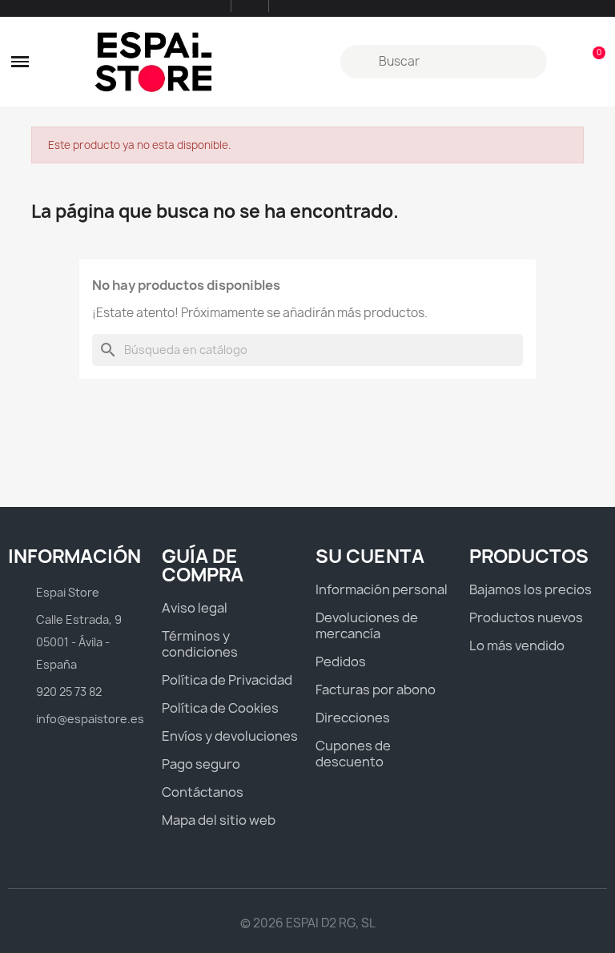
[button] (20, 61)
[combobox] (446, 62)
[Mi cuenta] (565, 61)
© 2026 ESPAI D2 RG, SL (308, 923)
